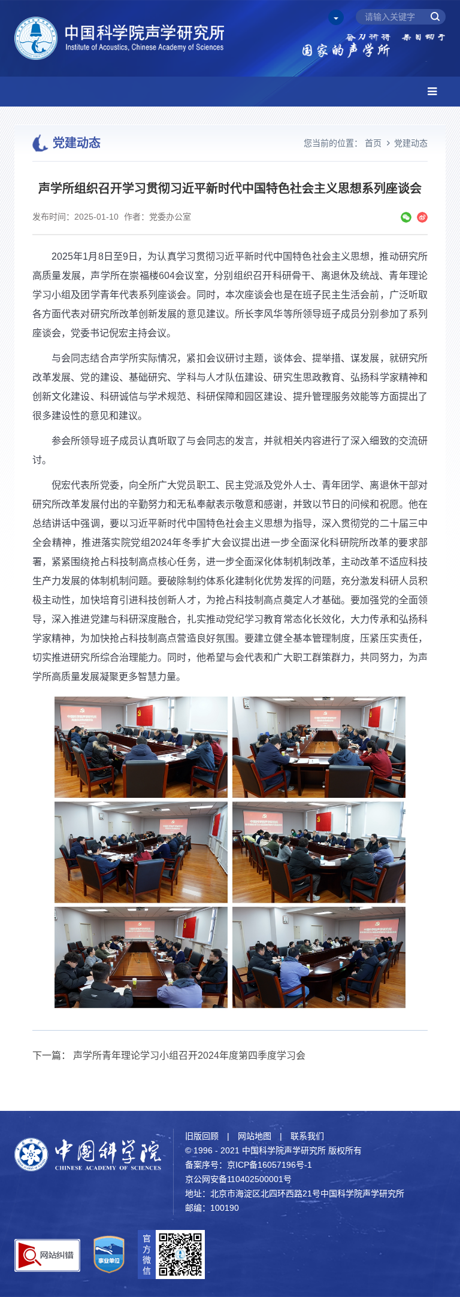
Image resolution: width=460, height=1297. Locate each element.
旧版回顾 (202, 1136)
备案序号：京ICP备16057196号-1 (248, 1165)
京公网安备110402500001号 (238, 1179)
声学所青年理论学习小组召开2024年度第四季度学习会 (189, 1055)
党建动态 (411, 143)
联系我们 (307, 1136)
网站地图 (254, 1136)
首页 (373, 143)
